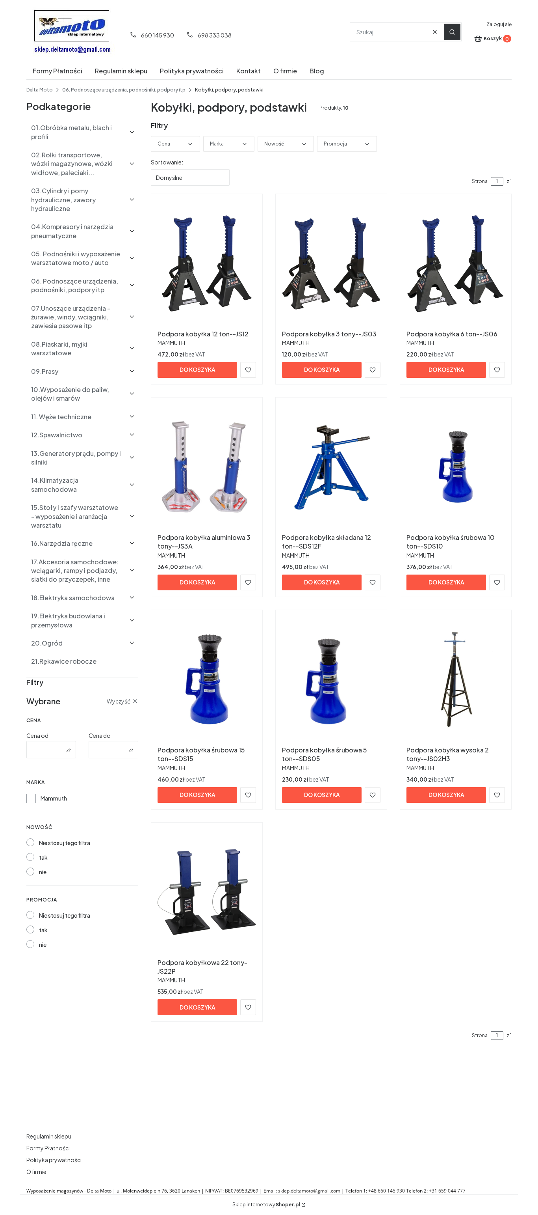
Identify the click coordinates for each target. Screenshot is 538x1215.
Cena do (100, 735)
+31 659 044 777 (447, 1190)
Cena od (37, 735)
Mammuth (54, 798)
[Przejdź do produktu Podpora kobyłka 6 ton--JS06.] (455, 263)
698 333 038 (215, 35)
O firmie (36, 1171)
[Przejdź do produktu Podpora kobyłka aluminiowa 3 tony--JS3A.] (207, 467)
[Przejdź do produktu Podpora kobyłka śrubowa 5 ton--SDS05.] (331, 679)
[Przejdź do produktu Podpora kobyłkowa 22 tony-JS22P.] (207, 892)
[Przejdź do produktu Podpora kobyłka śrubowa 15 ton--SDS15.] (207, 679)
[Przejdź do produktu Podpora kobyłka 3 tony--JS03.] (331, 263)
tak (43, 857)
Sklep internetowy (266, 1205)
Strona (480, 181)
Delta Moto (39, 90)
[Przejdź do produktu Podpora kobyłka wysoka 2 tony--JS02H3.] (455, 679)
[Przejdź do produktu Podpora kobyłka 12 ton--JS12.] (207, 263)
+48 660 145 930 (386, 1190)
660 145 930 (157, 35)
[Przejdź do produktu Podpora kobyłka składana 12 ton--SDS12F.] (331, 467)
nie (42, 871)
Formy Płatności (48, 1148)
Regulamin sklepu (48, 1136)
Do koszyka (197, 369)
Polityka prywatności (54, 1159)
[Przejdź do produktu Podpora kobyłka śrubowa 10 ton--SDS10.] (455, 467)
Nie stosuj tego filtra (64, 842)
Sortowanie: (167, 162)
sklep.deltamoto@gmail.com (309, 1190)
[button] (452, 32)
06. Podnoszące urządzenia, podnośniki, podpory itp (124, 90)
